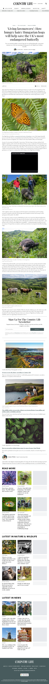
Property (16, 8)
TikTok (35, 668)
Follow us (38, 86)
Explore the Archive (21, 10)
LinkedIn (31, 668)
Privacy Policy (35, 666)
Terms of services (17, 332)
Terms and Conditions (26, 666)
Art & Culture (8, 8)
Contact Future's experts (14, 666)
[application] (24, 162)
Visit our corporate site (41, 679)
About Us (5, 666)
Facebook (20, 668)
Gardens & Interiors (26, 8)
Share (5, 86)
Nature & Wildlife (32, 25)
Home (14, 25)
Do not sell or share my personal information (24, 670)
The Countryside (22, 25)
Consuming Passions (33, 10)
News (34, 49)
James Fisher (20, 49)
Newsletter (44, 86)
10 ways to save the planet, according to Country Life (16, 372)
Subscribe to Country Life (7, 10)
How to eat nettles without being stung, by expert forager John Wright (21, 448)
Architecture (36, 8)
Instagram (14, 668)
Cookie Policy (42, 666)
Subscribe (40, 3)
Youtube (25, 668)
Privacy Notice (34, 332)
